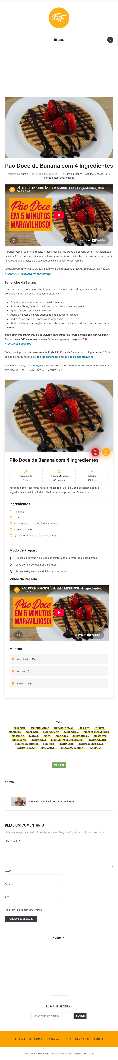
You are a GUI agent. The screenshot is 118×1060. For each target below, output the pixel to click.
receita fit (48, 744)
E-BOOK (67, 1039)
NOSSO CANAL (36, 1039)
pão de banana (71, 732)
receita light (66, 744)
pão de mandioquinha (80, 356)
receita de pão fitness (26, 744)
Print (61, 765)
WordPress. (43, 1053)
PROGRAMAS (53, 1039)
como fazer (19, 728)
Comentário (12, 840)
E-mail (9, 884)
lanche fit (84, 728)
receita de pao (38, 740)
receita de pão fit (97, 740)
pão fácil (33, 736)
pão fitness (62, 736)
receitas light (48, 748)
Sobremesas (67, 177)
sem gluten (95, 748)
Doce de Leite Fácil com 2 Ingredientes (52, 801)
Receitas (89, 173)
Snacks (99, 173)
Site (7, 897)
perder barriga (81, 736)
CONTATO (98, 1039)
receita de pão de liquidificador (67, 740)
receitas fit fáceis (26, 748)
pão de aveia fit (51, 732)
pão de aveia (32, 732)
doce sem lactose (40, 728)
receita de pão (19, 740)
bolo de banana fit (47, 356)
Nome (9, 871)
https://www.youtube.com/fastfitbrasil (27, 273)
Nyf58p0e (99, 728)
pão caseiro (15, 732)
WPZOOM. (89, 1053)
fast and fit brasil (63, 728)
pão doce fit (18, 736)
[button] (59, 40)
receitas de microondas (91, 744)
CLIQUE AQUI (33, 365)
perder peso (100, 736)
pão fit (47, 736)
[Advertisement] (59, 73)
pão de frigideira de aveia (96, 732)
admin (24, 173)
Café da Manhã (73, 173)
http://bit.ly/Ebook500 (18, 343)
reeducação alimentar (72, 748)
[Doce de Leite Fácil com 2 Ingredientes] (19, 801)
